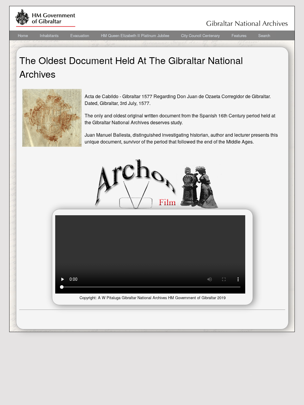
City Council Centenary (200, 35)
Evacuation (79, 35)
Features (239, 35)
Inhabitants (49, 35)
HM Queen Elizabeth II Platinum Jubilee (135, 35)
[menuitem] (23, 35)
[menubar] (144, 35)
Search (264, 35)
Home (23, 35)
